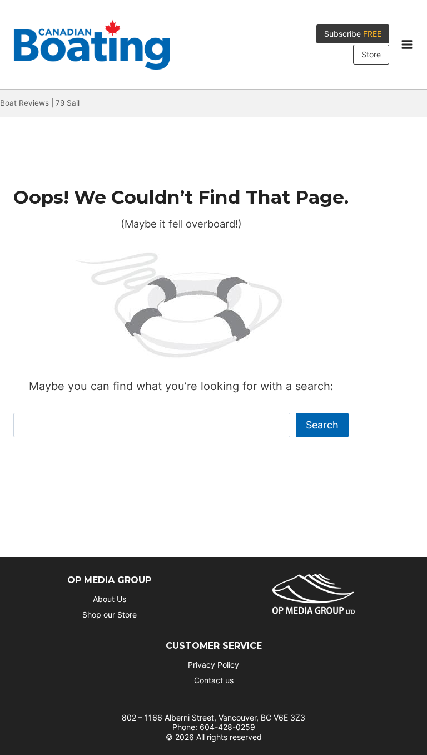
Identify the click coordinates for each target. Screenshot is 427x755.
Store (371, 54)
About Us (109, 599)
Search (322, 425)
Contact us (214, 680)
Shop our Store (109, 614)
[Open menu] (407, 44)
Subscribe (352, 33)
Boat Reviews (24, 102)
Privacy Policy (213, 664)
